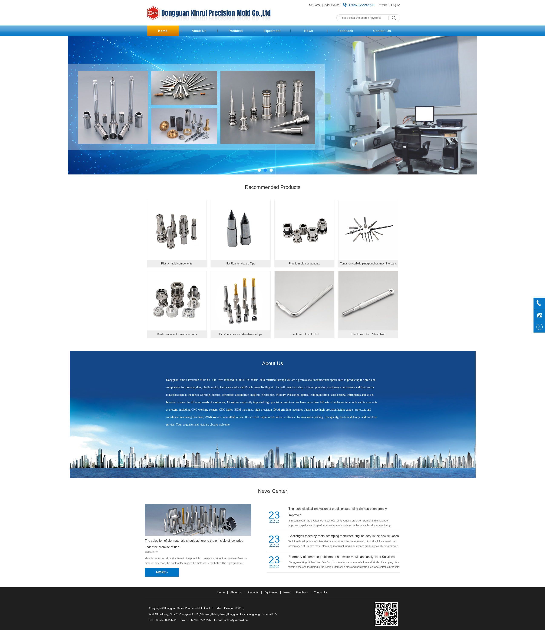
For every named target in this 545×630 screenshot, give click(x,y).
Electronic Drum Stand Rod (368, 334)
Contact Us (382, 31)
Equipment (272, 31)
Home (163, 31)
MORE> (162, 572)
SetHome (315, 5)
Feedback (345, 31)
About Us (199, 31)
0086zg (239, 608)
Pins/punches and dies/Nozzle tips (240, 334)
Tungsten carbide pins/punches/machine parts (368, 263)
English (395, 5)
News (308, 31)
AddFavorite (331, 5)
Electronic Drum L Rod (304, 334)
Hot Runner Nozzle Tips (240, 263)
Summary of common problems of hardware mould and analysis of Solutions (341, 557)
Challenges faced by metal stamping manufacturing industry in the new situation (343, 536)
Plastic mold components (176, 263)
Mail (219, 608)
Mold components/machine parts (177, 334)
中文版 (383, 5)
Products (236, 31)
